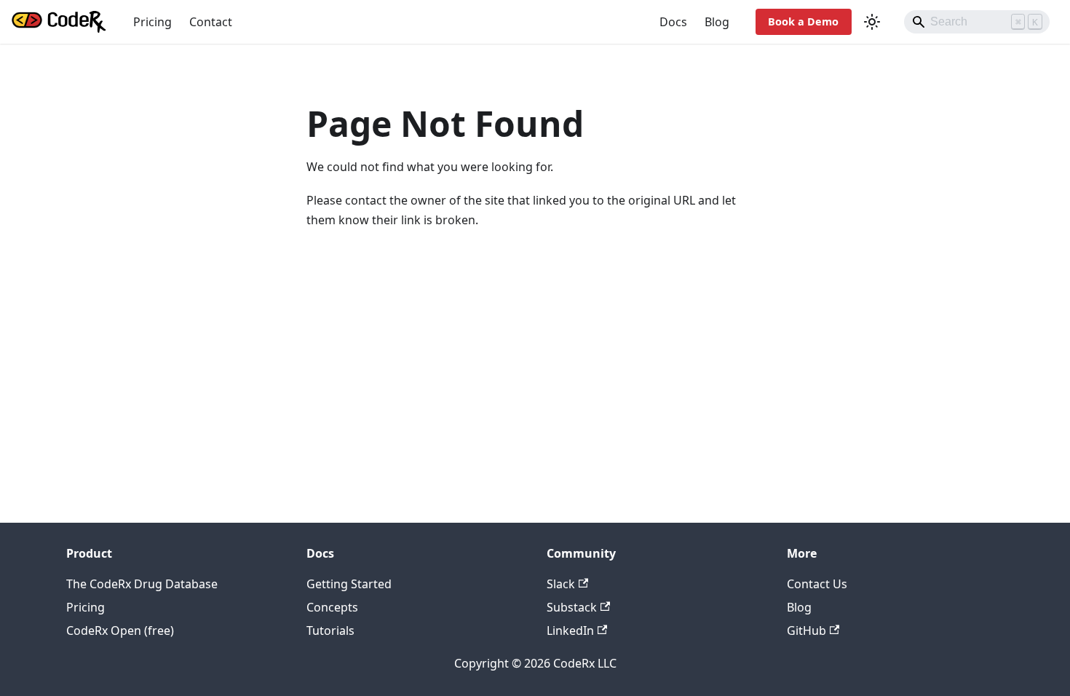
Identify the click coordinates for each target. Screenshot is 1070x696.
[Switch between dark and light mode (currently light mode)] (872, 21)
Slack (561, 584)
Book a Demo (803, 21)
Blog (717, 22)
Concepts (332, 607)
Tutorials (330, 630)
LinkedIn (570, 630)
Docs (673, 22)
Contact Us (817, 584)
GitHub (806, 630)
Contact (210, 22)
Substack (572, 607)
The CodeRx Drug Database (142, 584)
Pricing (152, 22)
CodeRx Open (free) (120, 630)
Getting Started (349, 584)
